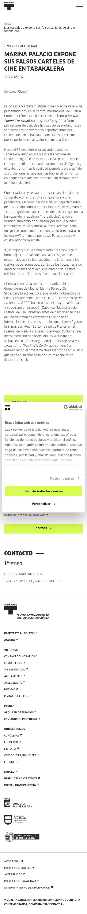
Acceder (41, 528)
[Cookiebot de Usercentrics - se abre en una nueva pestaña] (63, 407)
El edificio (11, 742)
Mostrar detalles (62, 478)
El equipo (10, 762)
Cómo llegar (13, 663)
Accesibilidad (13, 683)
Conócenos (11, 736)
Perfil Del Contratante (20, 778)
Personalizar (41, 503)
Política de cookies (17, 868)
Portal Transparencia (20, 785)
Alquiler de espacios (19, 712)
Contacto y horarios (19, 656)
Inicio (7, 24)
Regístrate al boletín (19, 633)
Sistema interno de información (27, 888)
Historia (10, 749)
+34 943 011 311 (19, 581)
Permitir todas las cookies (43, 491)
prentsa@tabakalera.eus (25, 574)
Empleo (9, 772)
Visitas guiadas (15, 670)
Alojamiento (13, 676)
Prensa (9, 706)
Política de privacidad (20, 881)
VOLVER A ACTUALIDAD (22, 46)
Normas (9, 689)
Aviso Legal (12, 861)
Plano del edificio (16, 696)
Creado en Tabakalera (20, 755)
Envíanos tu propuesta (20, 719)
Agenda (9, 640)
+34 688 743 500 (47, 581)
